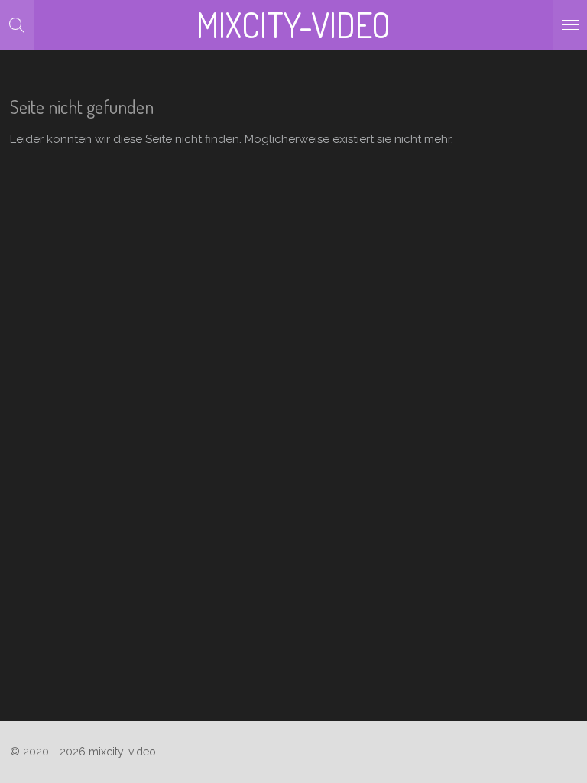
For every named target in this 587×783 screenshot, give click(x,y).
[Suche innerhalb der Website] (17, 25)
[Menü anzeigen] (570, 25)
